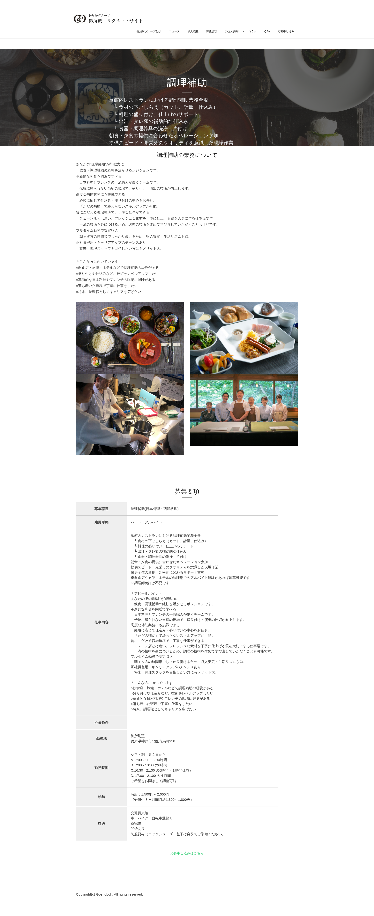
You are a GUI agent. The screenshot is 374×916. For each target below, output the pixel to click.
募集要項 (211, 31)
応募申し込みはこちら (187, 853)
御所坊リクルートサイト (108, 18)
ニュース (174, 31)
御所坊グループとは (149, 31)
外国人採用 (232, 31)
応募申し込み (286, 31)
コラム (252, 31)
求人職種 (193, 31)
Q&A (267, 31)
